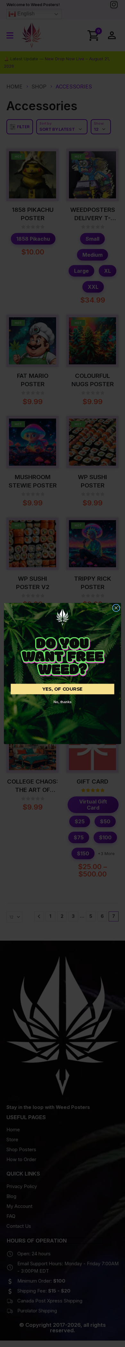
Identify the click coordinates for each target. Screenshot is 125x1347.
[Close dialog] (116, 607)
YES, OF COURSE (62, 689)
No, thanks (62, 702)
